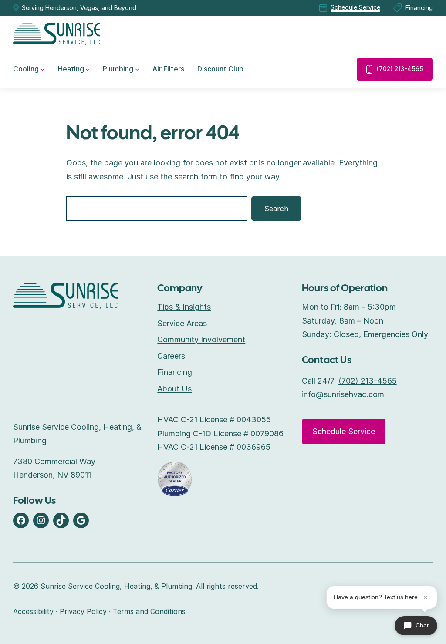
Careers (171, 356)
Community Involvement (201, 339)
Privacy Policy (83, 611)
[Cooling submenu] (43, 69)
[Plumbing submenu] (137, 69)
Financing (419, 7)
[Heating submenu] (87, 69)
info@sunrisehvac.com (343, 394)
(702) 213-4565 (399, 69)
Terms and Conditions (149, 611)
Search (276, 208)
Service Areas (182, 323)
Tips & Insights (184, 306)
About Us (174, 388)
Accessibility (33, 611)
